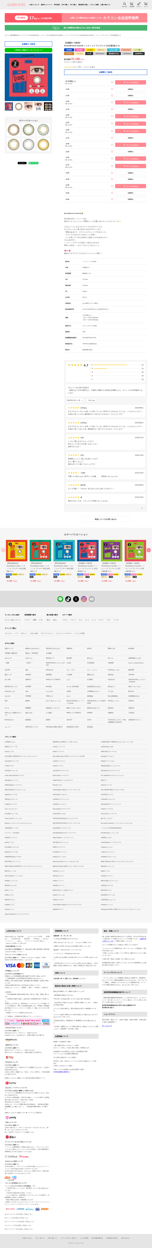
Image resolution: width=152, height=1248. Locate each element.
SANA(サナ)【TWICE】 (53, 679)
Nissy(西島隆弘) (113, 696)
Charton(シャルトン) (59, 804)
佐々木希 (7, 679)
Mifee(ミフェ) (105, 871)
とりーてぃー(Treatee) (12, 833)
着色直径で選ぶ (83, 4)
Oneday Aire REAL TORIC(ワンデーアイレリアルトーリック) (120, 909)
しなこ (69, 679)
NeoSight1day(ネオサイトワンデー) (64, 833)
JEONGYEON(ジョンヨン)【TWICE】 (136, 681)
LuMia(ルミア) (9, 904)
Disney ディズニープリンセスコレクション (18, 823)
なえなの (7, 696)
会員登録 (131, 6)
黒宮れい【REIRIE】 (32, 653)
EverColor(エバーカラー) (61, 775)
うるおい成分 (34, 633)
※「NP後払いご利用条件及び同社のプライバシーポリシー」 (24, 1016)
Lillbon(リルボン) (58, 900)
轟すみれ (131, 691)
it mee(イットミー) (59, 746)
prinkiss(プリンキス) (59, 857)
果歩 (26, 670)
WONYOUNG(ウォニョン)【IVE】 (55, 664)
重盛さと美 (111, 648)
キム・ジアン (71, 670)
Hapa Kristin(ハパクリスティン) (63, 837)
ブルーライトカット (46, 633)
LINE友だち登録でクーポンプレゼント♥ (28, 50)
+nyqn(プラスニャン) (107, 852)
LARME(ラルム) (10, 742)
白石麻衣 (90, 679)
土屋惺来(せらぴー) (93, 691)
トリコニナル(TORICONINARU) (111, 828)
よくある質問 (84, 1238)
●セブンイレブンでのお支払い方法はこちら (19, 1214)
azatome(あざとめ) (107, 746)
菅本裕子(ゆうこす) (11, 686)
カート (146, 6)
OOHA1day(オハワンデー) (13, 785)
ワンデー (27, 620)
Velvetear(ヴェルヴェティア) (110, 770)
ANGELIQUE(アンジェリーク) (110, 766)
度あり (49, 620)
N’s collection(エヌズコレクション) (112, 775)
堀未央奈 (111, 708)
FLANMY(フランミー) (60, 852)
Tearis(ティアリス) (107, 809)
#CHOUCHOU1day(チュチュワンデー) (65, 818)
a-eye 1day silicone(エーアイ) (14, 775)
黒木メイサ (8, 674)
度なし (55, 620)
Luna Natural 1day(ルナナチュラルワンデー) (67, 904)
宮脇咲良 (111, 713)
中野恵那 (28, 696)
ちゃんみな (49, 691)
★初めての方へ (27, 1238)
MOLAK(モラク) (106, 890)
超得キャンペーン (46, 4)
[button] (149, 550)
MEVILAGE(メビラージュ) (109, 881)
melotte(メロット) (58, 885)
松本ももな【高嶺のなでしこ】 (13, 714)
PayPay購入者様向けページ (36, 1078)
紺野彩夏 (49, 674)
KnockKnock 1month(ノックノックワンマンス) (64, 35)
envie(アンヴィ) (58, 766)
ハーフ (16, 633)
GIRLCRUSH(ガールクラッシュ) (15, 790)
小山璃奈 (69, 674)
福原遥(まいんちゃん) (53, 708)
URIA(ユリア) (9, 895)
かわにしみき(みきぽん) (136, 663)
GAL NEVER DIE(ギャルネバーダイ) (112, 790)
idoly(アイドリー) (58, 751)
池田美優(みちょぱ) (134, 658)
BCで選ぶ (73, 4)
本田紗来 (131, 708)
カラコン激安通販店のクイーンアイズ (17, 35)
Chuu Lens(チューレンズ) (13, 818)
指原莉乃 (28, 679)
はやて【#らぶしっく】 (53, 701)
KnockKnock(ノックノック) (39, 35)
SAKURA (131, 674)
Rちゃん (110, 658)
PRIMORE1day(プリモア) (13, 857)
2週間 (34, 620)
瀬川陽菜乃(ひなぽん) (94, 686)
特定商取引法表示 (112, 1238)
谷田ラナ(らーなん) (134, 686)
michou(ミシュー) (58, 871)
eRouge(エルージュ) (11, 780)
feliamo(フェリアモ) (11, 852)
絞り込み (124, 6)
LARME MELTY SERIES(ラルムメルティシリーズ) (117, 742)
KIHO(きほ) (49, 670)
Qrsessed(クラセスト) (60, 794)
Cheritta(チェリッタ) (11, 814)
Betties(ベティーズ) (11, 746)
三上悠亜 (49, 713)
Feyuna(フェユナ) (106, 847)
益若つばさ (29, 713)
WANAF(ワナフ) (58, 909)
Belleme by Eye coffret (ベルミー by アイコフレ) (68, 866)
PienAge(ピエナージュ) (60, 842)
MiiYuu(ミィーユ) (10, 871)
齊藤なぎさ (90, 674)
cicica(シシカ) (9, 751)
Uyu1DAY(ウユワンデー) (61, 770)
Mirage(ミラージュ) (11, 881)
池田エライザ (9, 648)
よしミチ (7, 727)
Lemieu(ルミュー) (106, 904)
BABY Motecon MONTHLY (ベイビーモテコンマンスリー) (23, 866)
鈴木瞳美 (131, 648)
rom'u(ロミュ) (9, 909)
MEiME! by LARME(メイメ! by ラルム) (65, 742)
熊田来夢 (131, 670)
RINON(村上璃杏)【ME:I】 (54, 727)
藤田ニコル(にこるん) (73, 708)
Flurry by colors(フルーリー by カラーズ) (66, 861)
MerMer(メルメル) (10, 885)
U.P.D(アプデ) (9, 766)
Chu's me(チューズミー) (108, 814)
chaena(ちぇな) (10, 691)
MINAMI (89, 713)
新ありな (90, 658)
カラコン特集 (94, 4)
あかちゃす (8, 658)
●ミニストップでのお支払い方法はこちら (18, 1225)
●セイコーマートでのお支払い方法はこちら (19, 1229)
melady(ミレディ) (106, 876)
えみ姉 (69, 663)
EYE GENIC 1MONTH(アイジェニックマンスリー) (21, 756)
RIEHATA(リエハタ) (31, 727)
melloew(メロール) (107, 885)
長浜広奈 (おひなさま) (53, 648)
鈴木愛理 (28, 686)
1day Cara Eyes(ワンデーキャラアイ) (17, 914)
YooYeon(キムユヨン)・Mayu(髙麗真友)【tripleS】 (117, 721)
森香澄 (48, 720)
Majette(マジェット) (107, 866)
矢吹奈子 (69, 720)
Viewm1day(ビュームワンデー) (111, 842)
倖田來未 (28, 674)
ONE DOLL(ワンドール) (108, 751)
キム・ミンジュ (92, 670)
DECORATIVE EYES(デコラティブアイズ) (66, 823)
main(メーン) (9, 890)
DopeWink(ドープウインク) (62, 828)
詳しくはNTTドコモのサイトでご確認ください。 (20, 1132)
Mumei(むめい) (9, 720)
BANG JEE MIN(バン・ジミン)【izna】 (75, 702)
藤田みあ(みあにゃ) (93, 708)
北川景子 (7, 670)
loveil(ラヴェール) (58, 895)
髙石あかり (111, 686)
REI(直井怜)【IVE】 (73, 727)
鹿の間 (89, 648)
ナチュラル (8, 633)
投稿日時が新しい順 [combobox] (73, 400)
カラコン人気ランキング (12, 620)
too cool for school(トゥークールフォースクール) (116, 823)
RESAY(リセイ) (10, 900)
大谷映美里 (90, 663)
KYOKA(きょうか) (113, 670)
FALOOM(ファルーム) (12, 847)
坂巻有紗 (111, 674)
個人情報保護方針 (97, 1238)
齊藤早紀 (69, 648)
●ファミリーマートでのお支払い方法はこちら (19, 1221)
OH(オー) (104, 780)
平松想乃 (131, 701)
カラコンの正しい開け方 (68, 1238)
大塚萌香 (111, 663)
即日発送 (57, 4)
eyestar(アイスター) (107, 756)
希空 (6, 701)
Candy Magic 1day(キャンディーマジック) (66, 790)
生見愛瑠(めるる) (133, 696)
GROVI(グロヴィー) (11, 799)
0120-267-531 (65, 950)
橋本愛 (27, 701)
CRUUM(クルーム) (107, 794)
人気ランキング (34, 4)
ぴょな (7, 708)
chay (26, 691)
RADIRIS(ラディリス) (108, 895)
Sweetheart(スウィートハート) (111, 804)
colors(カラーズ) (106, 785)
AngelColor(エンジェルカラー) (63, 780)
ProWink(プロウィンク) (108, 857)
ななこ (69, 696)
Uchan (89, 720)
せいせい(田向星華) (73, 686)
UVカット (24, 633)
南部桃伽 (90, 696)
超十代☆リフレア (106, 818)
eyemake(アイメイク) (12, 761)
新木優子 (69, 658)
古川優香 (49, 653)
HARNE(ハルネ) (106, 837)
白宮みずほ (111, 679)
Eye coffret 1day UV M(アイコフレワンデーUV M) (68, 756)
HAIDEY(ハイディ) (11, 837)
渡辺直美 (90, 727)
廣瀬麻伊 (28, 708)
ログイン (139, 6)
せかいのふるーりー (11, 809)
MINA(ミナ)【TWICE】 (74, 713)
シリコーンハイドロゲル (63, 633)
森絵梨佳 (28, 720)
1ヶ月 (40, 620)
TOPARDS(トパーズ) (11, 828)
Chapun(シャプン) (11, 804)
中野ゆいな (49, 696)
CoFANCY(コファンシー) (61, 799)
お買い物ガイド (105, 4)
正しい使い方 (40, 1238)
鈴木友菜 (49, 686)
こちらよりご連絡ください (83, 942)
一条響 (7, 663)
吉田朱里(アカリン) (134, 720)
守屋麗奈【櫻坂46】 (11, 653)
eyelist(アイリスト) (59, 761)
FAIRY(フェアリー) (59, 847)
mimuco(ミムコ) (58, 876)
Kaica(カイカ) (57, 785)
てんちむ (111, 691)
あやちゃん (29, 658)
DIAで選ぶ (65, 4)
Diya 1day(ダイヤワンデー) (61, 809)
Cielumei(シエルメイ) (108, 799)
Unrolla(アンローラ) (11, 770)
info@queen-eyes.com (72, 953)
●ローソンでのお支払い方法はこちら (16, 1218)
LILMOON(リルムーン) (108, 900)
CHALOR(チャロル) (59, 814)
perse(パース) (9, 842)
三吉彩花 (131, 713)
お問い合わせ (125, 1238)
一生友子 (28, 663)
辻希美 (69, 691)
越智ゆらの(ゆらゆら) (32, 648)
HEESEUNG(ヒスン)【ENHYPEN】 (96, 702)
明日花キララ (50, 658)
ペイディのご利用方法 (35, 1112)
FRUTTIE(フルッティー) (12, 861)
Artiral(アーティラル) (107, 761)
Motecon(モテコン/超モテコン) (63, 890)
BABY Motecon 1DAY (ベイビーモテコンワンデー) (117, 861)
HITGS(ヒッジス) (113, 701)
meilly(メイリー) (58, 881)
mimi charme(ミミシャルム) (14, 876)
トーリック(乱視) (79, 633)
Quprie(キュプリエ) (11, 794)
